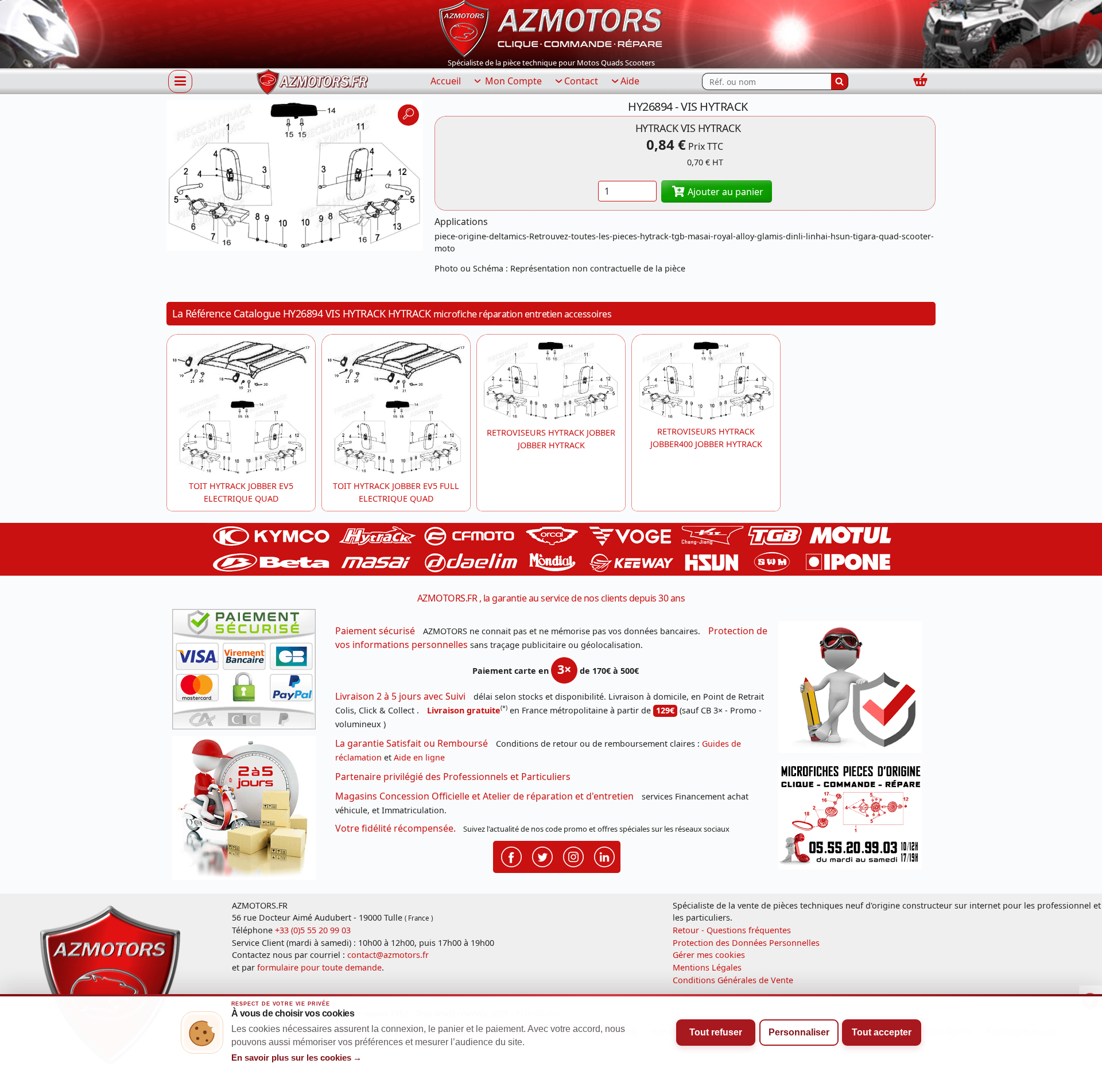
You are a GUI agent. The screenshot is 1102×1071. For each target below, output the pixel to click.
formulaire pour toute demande (319, 967)
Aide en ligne (419, 757)
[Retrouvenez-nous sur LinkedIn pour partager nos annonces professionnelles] (604, 855)
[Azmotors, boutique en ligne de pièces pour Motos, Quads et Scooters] (551, 27)
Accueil (445, 81)
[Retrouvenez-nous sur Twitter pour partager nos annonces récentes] (542, 855)
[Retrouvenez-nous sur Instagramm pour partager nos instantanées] (573, 855)
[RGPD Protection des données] (854, 690)
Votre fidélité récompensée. (395, 828)
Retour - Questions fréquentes (732, 930)
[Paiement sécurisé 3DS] (248, 672)
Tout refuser (715, 1032)
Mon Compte (512, 81)
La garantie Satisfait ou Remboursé (411, 743)
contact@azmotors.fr (388, 954)
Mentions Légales (707, 967)
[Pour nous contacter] (854, 818)
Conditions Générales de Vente (733, 980)
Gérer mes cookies (709, 954)
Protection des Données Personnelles (746, 942)
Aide (629, 81)
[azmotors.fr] (312, 82)
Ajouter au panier (724, 191)
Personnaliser (799, 1032)
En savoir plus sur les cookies (296, 1057)
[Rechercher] (839, 81)
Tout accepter (881, 1032)
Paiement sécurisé (375, 630)
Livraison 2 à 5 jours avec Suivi (400, 696)
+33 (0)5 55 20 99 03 (313, 930)
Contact (581, 81)
